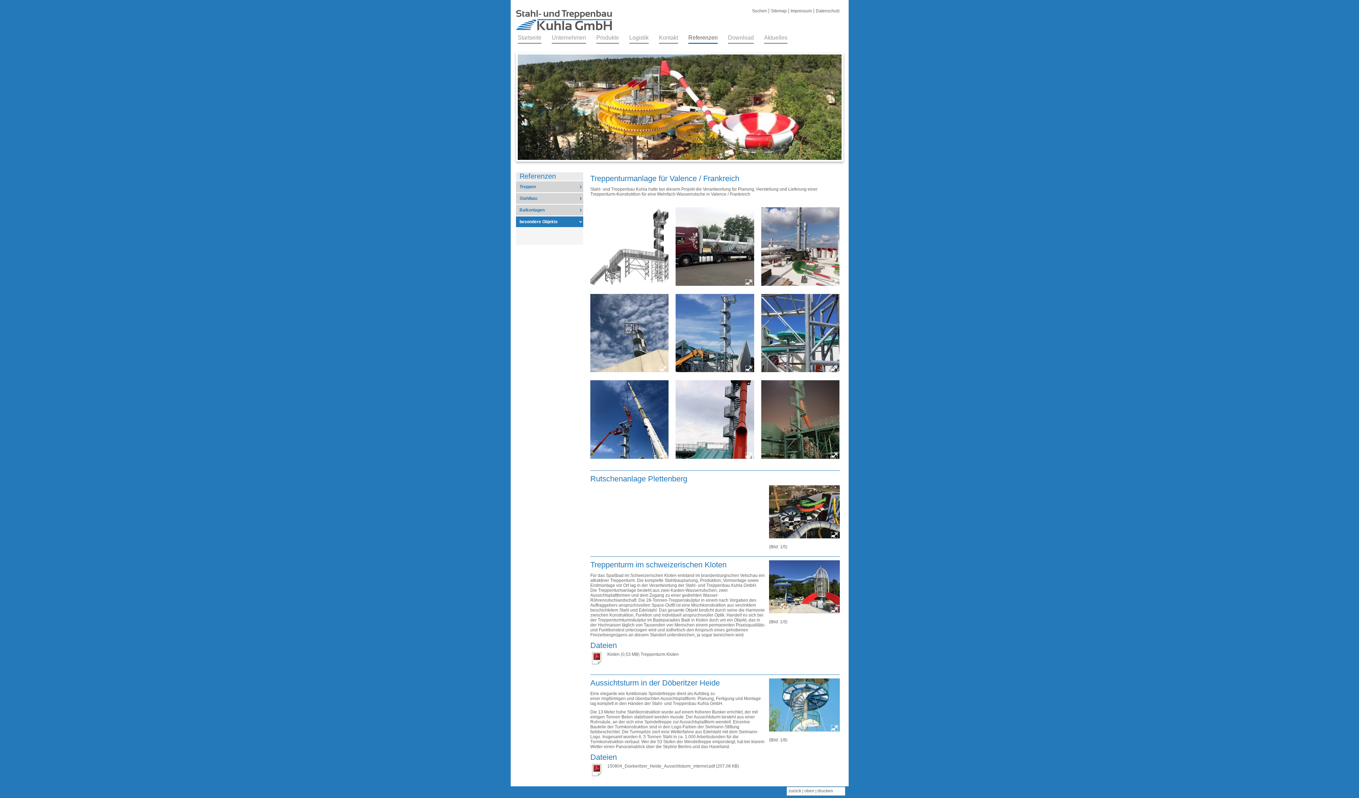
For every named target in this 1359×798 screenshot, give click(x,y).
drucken (825, 790)
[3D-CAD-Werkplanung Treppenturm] (629, 247)
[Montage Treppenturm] (629, 420)
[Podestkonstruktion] (800, 334)
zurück (795, 790)
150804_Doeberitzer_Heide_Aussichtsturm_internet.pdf (661, 766)
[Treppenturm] (715, 334)
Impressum (801, 10)
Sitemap (779, 10)
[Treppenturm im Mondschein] (800, 420)
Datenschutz (828, 10)
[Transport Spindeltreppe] (715, 247)
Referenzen (538, 176)
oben (809, 790)
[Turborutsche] (715, 420)
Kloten (613, 654)
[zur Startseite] (564, 32)
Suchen (759, 10)
